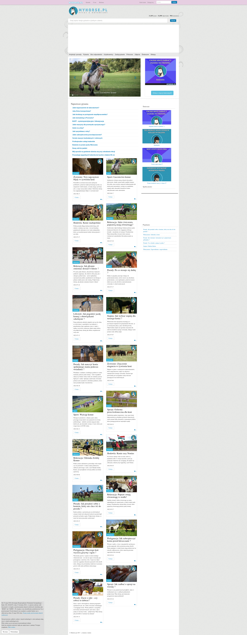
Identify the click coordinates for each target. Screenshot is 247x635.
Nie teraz (5, 632)
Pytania (86, 54)
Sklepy (153, 54)
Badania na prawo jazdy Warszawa (85, 145)
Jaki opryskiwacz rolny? (81, 131)
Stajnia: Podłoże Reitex (149, 246)
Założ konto (142, 2)
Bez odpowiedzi (96, 54)
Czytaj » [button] (77, 197)
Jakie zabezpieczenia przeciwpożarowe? (87, 135)
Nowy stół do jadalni (79, 148)
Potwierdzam (14, 632)
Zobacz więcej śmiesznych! (162, 93)
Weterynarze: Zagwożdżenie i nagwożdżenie (155, 249)
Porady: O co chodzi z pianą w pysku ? (154, 243)
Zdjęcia (137, 54)
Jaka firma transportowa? (81, 111)
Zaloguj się (150, 2)
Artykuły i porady (75, 54)
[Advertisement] (123, 38)
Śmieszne (145, 54)
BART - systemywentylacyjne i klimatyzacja (88, 121)
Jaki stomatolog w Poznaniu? (83, 118)
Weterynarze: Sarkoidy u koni (151, 235)
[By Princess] (100, 161)
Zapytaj (173, 20)
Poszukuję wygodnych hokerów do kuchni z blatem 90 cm (93, 155)
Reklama (101, 2)
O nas (94, 2)
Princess (129, 54)
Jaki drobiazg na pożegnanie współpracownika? (90, 114)
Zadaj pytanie (120, 54)
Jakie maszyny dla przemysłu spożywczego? (88, 124)
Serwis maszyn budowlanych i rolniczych (87, 138)
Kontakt (88, 2)
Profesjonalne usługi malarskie (83, 141)
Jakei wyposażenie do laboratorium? (85, 108)
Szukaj (174, 2)
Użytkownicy (108, 54)
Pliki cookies (11, 627)
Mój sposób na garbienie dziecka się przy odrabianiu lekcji (93, 151)
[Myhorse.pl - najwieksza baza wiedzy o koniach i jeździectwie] (88, 11)
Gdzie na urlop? (78, 128)
